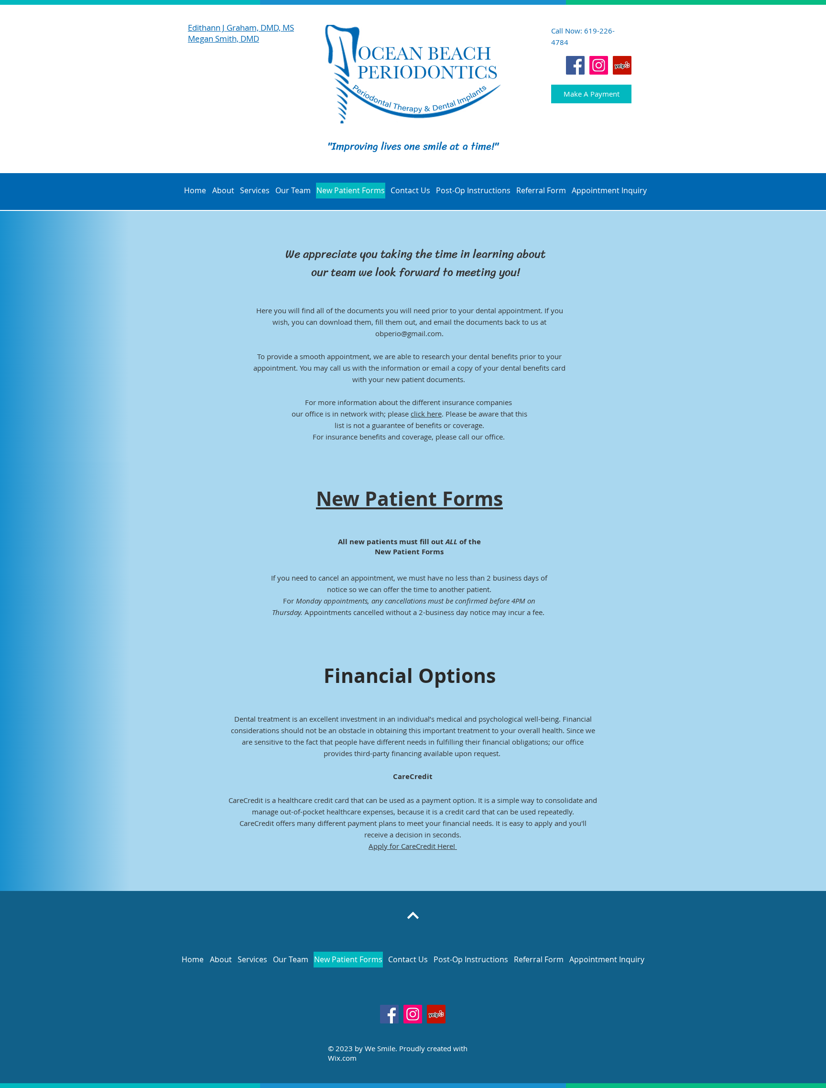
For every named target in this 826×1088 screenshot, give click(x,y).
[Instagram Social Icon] (598, 65)
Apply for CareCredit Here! (413, 846)
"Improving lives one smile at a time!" (413, 146)
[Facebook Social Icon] (575, 65)
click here (426, 413)
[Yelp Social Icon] (622, 65)
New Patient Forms (409, 498)
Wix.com (342, 1058)
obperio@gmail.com (408, 333)
